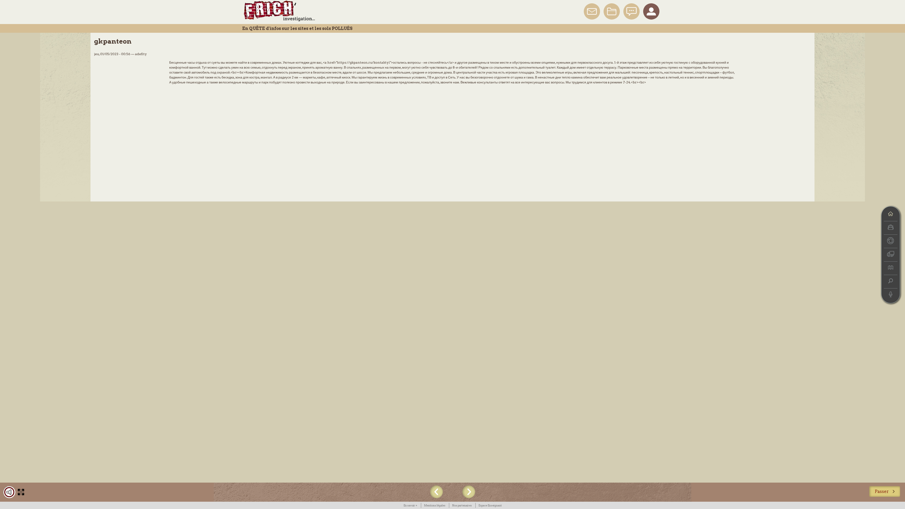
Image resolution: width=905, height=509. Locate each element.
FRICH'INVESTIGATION (279, 11)
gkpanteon (113, 41)
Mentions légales (434, 505)
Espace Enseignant (490, 505)
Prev (436, 491)
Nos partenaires (462, 505)
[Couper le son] (9, 492)
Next (468, 491)
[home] (890, 214)
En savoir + (410, 505)
